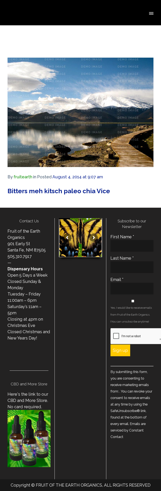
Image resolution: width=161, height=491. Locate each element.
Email (116, 279)
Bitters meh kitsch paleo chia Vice (59, 191)
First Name (122, 236)
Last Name (122, 258)
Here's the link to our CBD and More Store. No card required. (28, 400)
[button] (150, 12)
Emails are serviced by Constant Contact (128, 430)
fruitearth (23, 176)
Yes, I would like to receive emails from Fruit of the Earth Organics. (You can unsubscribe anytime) (131, 314)
